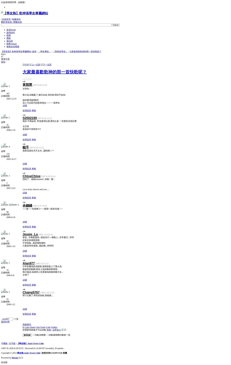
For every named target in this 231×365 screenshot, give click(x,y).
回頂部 (4, 362)
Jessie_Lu (30, 234)
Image (32, 327)
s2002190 (30, 118)
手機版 (4, 343)
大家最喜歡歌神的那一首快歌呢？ (85, 51)
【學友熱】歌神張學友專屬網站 (16, 51)
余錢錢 (27, 205)
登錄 (49, 330)
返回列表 (5, 322)
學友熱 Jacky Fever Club (28, 353)
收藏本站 (16, 19)
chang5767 (31, 292)
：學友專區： (44, 51)
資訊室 (9, 41)
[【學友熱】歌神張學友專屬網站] (24, 13)
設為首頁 (6, 19)
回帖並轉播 (40, 335)
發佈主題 (5, 59)
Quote (42, 327)
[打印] (26, 65)
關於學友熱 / (7, 22)
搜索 (12, 46)
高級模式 (27, 324)
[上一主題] (35, 65)
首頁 (11, 30)
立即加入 (56, 330)
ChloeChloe (32, 176)
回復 (25, 106)
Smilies (54, 327)
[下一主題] (46, 65)
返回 (3, 62)
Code (48, 327)
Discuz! (15, 358)
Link (38, 327)
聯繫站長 (17, 22)
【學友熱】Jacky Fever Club (30, 343)
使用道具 (27, 110)
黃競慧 (27, 84)
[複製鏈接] (27, 79)
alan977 (29, 263)
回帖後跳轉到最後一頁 (59, 335)
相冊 (11, 44)
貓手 (26, 147)
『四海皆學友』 (60, 51)
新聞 (8, 35)
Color (27, 327)
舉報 (34, 110)
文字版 (12, 343)
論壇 (10, 32)
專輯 (8, 38)
